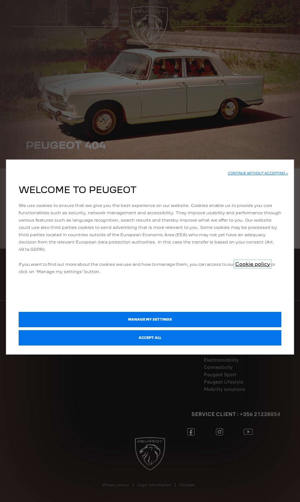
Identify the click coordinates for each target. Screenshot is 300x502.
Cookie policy (252, 264)
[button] (258, 173)
